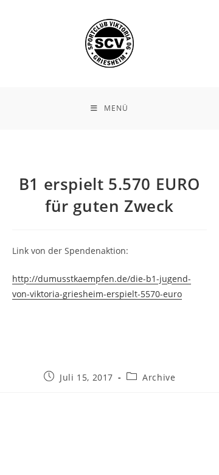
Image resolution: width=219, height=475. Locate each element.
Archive (158, 377)
